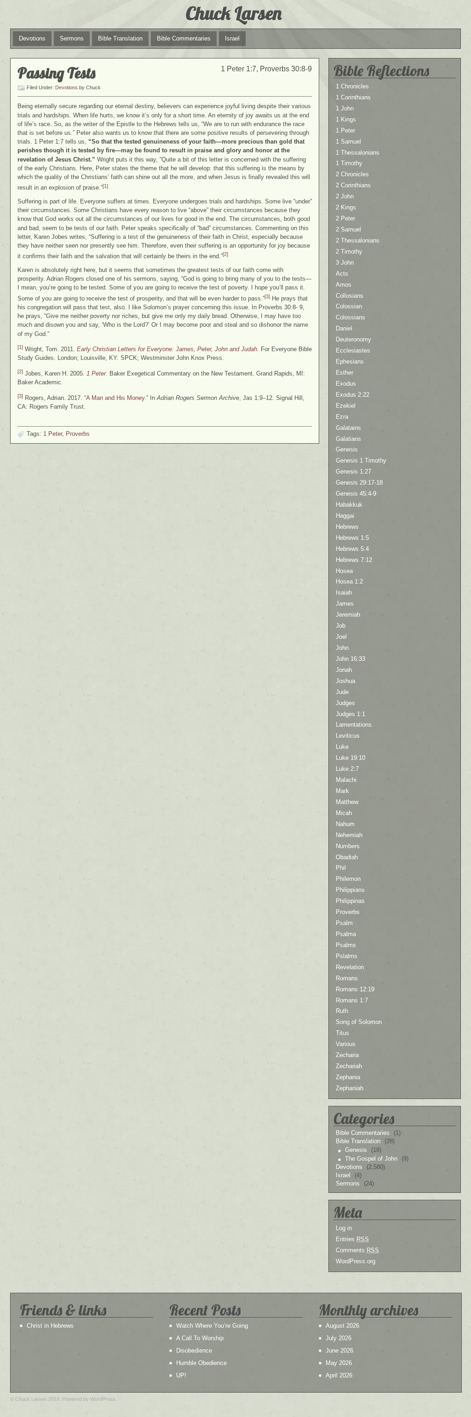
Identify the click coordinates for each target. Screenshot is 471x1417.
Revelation (350, 967)
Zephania (348, 1077)
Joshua (345, 680)
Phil (341, 867)
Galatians (348, 438)
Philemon (348, 878)
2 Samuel (348, 229)
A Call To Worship (200, 1338)
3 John (345, 262)
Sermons (72, 38)
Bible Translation (120, 38)
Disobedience (194, 1350)
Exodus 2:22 (352, 394)
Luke (342, 746)
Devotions (32, 38)
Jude (342, 691)
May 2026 (339, 1362)
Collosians (349, 295)
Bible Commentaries (184, 38)
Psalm (344, 923)
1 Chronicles (352, 86)
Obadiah (347, 857)
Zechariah (349, 1066)
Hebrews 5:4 (352, 548)
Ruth (342, 1010)
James (345, 603)
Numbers (348, 846)
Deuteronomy (353, 339)
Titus (342, 1032)
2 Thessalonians (357, 240)
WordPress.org (355, 1261)
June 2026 (339, 1350)
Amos (343, 284)
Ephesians (350, 361)
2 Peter (345, 218)
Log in (344, 1228)
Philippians (350, 889)
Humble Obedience (201, 1362)
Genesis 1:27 (353, 471)
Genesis (347, 449)
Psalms (346, 945)
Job (340, 625)
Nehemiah (349, 835)
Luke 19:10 (350, 757)
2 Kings (346, 207)
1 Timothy (349, 163)
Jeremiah (348, 614)
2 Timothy (349, 251)
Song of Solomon (359, 1021)
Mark (342, 790)
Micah (344, 813)
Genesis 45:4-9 (356, 493)
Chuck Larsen (233, 12)
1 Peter (52, 433)
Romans (347, 978)
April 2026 (339, 1375)
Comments (357, 1250)
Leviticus (348, 735)
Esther (344, 372)
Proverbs (78, 433)
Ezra (342, 416)
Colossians (350, 317)
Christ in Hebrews (50, 1325)
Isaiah (344, 592)
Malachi (346, 779)
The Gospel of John (371, 1158)
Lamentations (354, 724)
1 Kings (346, 119)
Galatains (348, 427)
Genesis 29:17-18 (359, 482)
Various (346, 1044)
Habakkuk (349, 504)
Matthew (347, 801)
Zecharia (347, 1055)
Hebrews (347, 526)
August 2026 (342, 1325)
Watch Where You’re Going (212, 1325)
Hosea (344, 570)
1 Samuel (348, 141)
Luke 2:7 (347, 768)
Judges (345, 703)
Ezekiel (346, 405)
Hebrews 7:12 (354, 559)
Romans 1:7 (352, 1000)
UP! (181, 1375)
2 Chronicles (352, 174)
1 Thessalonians (357, 152)
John (342, 647)
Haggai (345, 515)
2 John (345, 196)
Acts (342, 273)
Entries (352, 1239)
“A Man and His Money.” (116, 397)
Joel (341, 636)
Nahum (345, 824)
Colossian (349, 306)
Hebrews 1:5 (352, 537)
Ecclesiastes (353, 350)
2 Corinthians (353, 185)
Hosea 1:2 (349, 581)
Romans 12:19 (355, 989)
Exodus (346, 383)
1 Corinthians (353, 97)
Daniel (344, 328)
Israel (232, 38)
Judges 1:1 (350, 714)
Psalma (346, 934)
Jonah (344, 669)
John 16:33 (350, 658)
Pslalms (346, 956)
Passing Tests (56, 73)
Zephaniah (349, 1088)
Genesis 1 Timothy (361, 460)
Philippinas (350, 900)
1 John (345, 108)
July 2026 (338, 1338)
